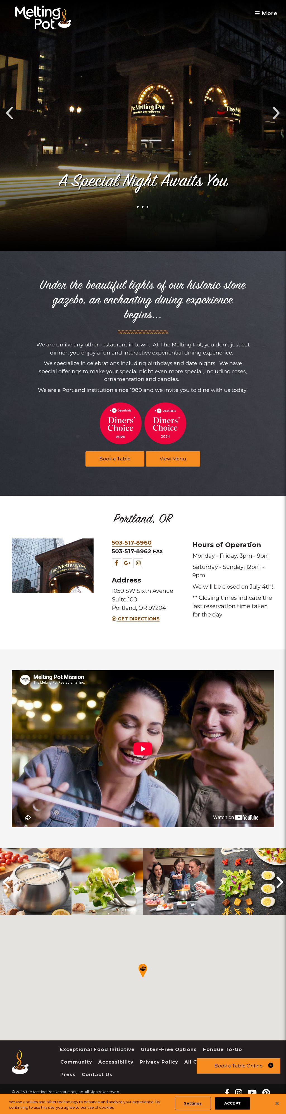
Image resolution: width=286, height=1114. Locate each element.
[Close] (277, 1103)
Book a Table (114, 459)
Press (68, 1074)
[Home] (20, 1070)
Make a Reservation (143, 207)
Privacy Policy (159, 1062)
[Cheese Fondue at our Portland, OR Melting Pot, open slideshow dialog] (36, 881)
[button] (238, 1066)
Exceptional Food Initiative (97, 1049)
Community (76, 1062)
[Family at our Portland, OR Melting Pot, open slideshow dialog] (178, 881)
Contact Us (97, 1074)
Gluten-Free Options (169, 1049)
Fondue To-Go (222, 1049)
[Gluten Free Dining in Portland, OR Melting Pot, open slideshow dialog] (250, 881)
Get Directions (137, 619)
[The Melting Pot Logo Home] (43, 17)
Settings (193, 1103)
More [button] (269, 13)
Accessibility (116, 1062)
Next (275, 113)
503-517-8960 (132, 542)
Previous (10, 113)
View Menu (173, 459)
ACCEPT (232, 1103)
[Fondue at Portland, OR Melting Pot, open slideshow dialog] (107, 881)
